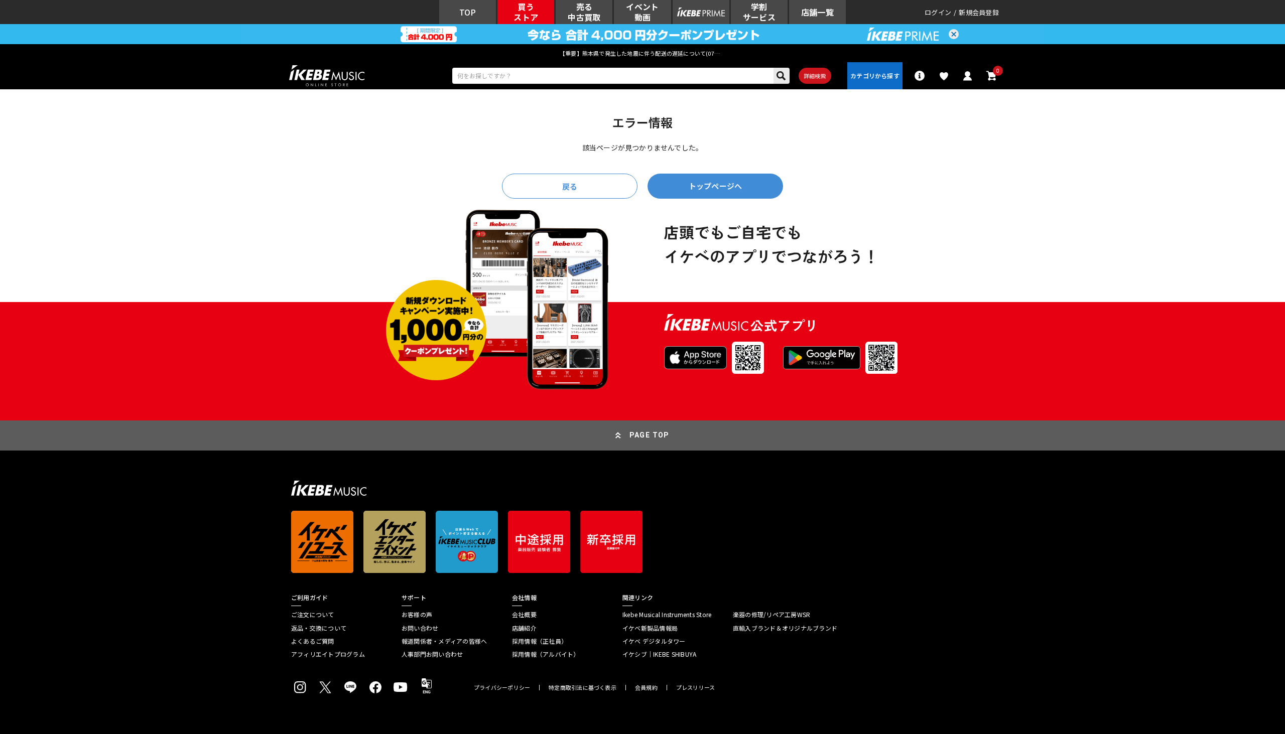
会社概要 (524, 614)
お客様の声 (417, 614)
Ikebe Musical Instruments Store (666, 614)
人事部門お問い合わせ (432, 654)
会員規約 (646, 687)
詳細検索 (815, 76)
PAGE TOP (649, 435)
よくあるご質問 (312, 641)
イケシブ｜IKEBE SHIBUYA (659, 654)
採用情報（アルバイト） (546, 654)
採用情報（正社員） (539, 641)
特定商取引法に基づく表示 (582, 687)
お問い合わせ (420, 628)
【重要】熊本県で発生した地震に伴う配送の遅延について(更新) (642, 53)
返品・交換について (318, 628)
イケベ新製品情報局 (650, 628)
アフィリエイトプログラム (328, 654)
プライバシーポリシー (502, 687)
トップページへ (715, 186)
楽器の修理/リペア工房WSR (771, 614)
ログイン (938, 12)
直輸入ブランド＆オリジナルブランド (785, 628)
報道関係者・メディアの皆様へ (444, 641)
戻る (569, 186)
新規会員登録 (979, 12)
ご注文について (312, 614)
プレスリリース (695, 687)
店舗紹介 (524, 628)
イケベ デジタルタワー (654, 641)
